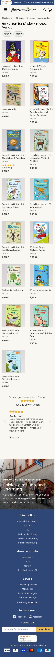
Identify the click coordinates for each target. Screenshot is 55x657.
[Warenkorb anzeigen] (50, 8)
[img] (27, 401)
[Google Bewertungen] (6, 2)
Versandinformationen (27, 521)
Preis (18, 34)
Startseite (7, 18)
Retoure (27, 526)
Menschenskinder (37, 645)
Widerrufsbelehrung (27, 534)
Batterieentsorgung (27, 543)
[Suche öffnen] (45, 8)
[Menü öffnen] (6, 9)
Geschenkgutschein (27, 585)
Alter (7, 34)
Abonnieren (44, 629)
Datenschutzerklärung (27, 539)
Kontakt (27, 566)
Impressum (27, 557)
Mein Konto (27, 589)
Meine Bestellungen (27, 593)
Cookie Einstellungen (27, 598)
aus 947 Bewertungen (28, 404)
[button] (8, 165)
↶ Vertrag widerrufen (27, 602)
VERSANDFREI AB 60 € (45, 2)
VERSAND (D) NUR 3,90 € (24, 2)
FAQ (27, 530)
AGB (28, 562)
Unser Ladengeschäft (27, 570)
